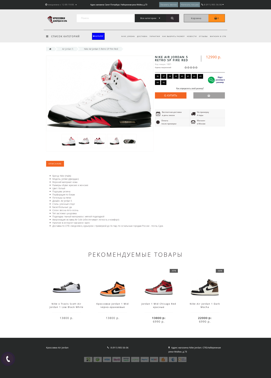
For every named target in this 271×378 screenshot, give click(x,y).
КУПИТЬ (172, 95)
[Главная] (50, 48)
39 (176, 76)
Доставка (142, 36)
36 (158, 76)
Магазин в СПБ (218, 36)
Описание (55, 163)
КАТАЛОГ (99, 36)
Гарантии (155, 36)
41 (188, 76)
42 (194, 76)
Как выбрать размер (173, 36)
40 (182, 76)
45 (164, 82)
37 (164, 76)
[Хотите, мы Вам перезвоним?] (8, 359)
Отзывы (203, 36)
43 (200, 76)
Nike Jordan (128, 36)
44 (158, 82)
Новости (192, 36)
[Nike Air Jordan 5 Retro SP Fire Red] (69, 141)
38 (170, 76)
